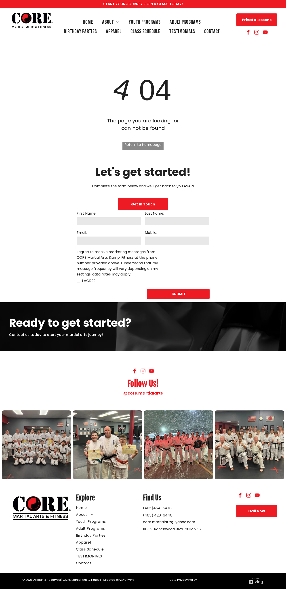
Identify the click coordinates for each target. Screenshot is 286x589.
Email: (82, 232)
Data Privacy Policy (183, 580)
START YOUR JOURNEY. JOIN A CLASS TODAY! (143, 3)
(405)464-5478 (157, 508)
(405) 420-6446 (157, 515)
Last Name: (154, 213)
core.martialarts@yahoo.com (169, 522)
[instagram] (257, 32)
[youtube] (265, 32)
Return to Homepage (143, 144)
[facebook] (248, 32)
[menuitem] (89, 22)
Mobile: (151, 232)
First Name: (86, 213)
